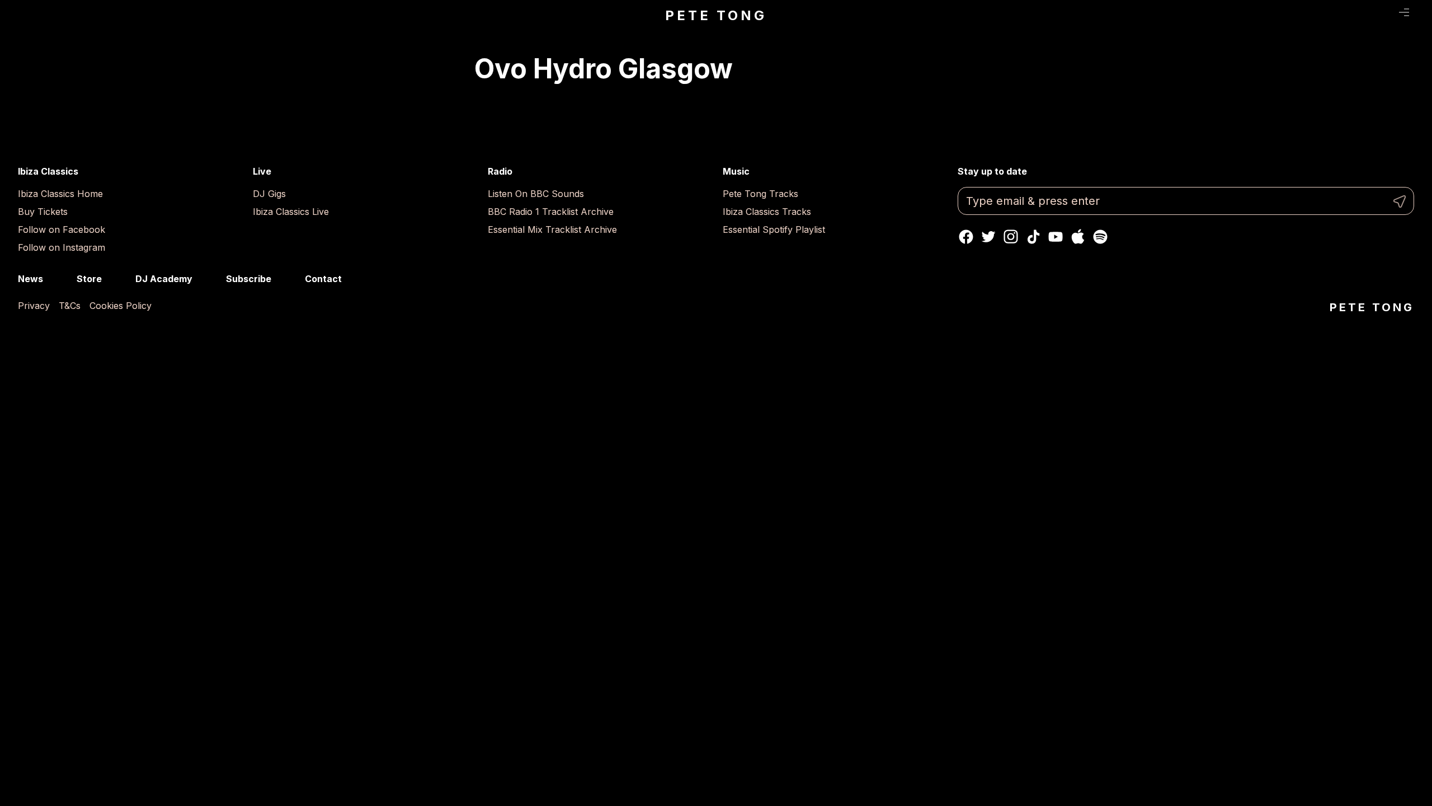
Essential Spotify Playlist (774, 229)
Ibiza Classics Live (291, 211)
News (30, 278)
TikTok (1033, 236)
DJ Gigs (269, 193)
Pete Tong (715, 15)
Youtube (1055, 236)
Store (89, 278)
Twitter (988, 236)
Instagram (1010, 236)
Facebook (966, 236)
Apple (1078, 236)
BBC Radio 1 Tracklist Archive (551, 211)
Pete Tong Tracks (760, 193)
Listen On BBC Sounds (536, 193)
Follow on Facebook (61, 229)
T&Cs (70, 305)
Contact (323, 278)
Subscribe (248, 278)
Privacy (34, 305)
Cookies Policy (121, 305)
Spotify (1100, 236)
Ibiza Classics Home (60, 193)
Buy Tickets (43, 211)
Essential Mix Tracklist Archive (552, 229)
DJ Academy (163, 278)
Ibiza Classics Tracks (767, 211)
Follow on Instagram (61, 247)
